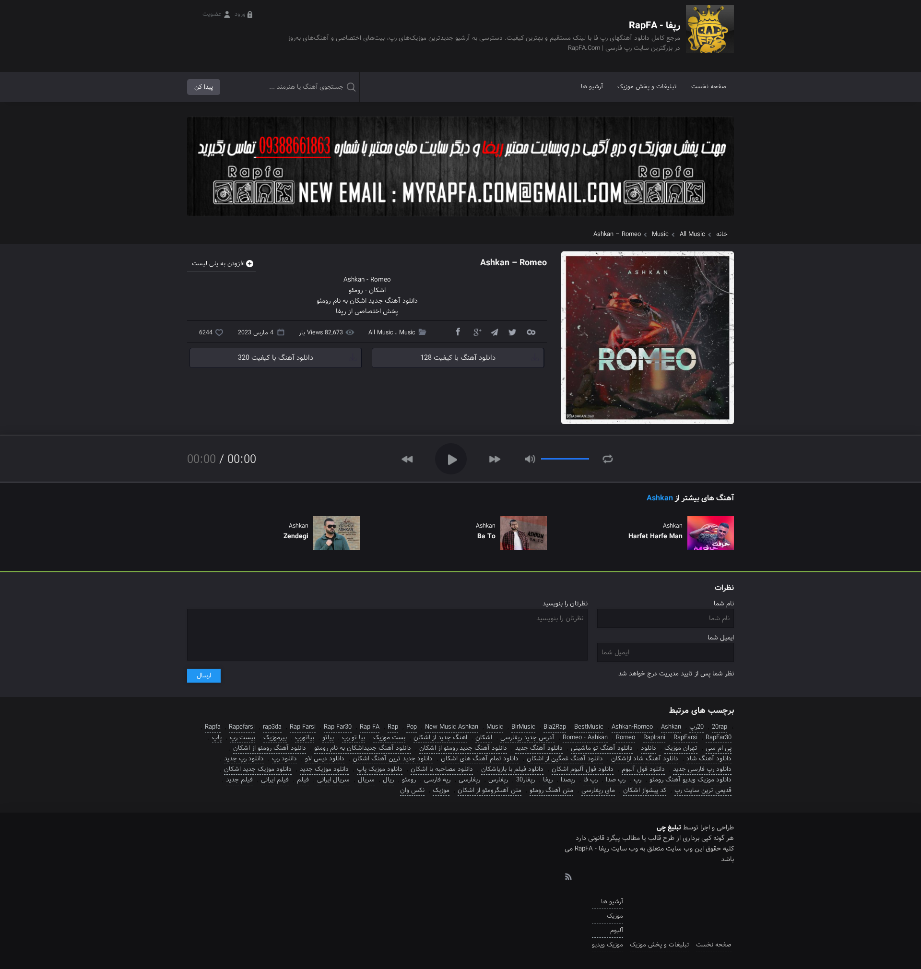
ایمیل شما (721, 638)
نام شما (724, 604)
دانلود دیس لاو (324, 759)
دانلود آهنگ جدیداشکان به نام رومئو (362, 748)
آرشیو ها (592, 87)
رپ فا (590, 780)
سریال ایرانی (333, 780)
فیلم (303, 780)
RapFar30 (719, 738)
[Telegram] (494, 331)
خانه (722, 234)
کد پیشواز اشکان (644, 790)
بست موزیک (389, 738)
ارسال (204, 676)
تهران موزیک (680, 748)
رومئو (356, 290)
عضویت (212, 14)
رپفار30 (525, 780)
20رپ (696, 727)
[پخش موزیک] (460, 219)
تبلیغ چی (669, 827)
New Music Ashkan (451, 727)
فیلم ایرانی (275, 780)
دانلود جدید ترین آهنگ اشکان (393, 759)
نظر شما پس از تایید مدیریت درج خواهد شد (676, 674)
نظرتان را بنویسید (565, 604)
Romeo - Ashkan (585, 738)
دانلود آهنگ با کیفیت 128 (458, 358)
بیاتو (328, 738)
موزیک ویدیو (607, 945)
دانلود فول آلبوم (643, 769)
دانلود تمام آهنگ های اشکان (480, 759)
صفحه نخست (709, 87)
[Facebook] (457, 331)
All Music (692, 234)
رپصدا (568, 780)
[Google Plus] (476, 331)
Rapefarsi (242, 727)
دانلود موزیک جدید (324, 769)
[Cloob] (530, 331)
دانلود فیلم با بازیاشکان (512, 769)
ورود (240, 14)
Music (660, 234)
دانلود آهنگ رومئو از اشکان (269, 748)
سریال (366, 780)
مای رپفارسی (598, 790)
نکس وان (412, 790)
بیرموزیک (275, 738)
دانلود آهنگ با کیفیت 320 (275, 358)
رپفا (548, 780)
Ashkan (354, 279)
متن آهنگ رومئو (551, 790)
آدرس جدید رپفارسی (527, 738)
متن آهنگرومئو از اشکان (489, 790)
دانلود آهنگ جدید (539, 748)
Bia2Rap (554, 727)
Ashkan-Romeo (632, 727)
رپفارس (498, 780)
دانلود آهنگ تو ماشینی (602, 748)
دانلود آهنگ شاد (709, 759)
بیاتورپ (304, 738)
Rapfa (213, 727)
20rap (719, 727)
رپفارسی (469, 780)
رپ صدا (616, 780)
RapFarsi (685, 738)
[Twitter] (512, 331)
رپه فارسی (437, 780)
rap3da (272, 727)
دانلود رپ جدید (244, 759)
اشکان (377, 290)
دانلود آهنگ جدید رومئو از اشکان (463, 748)
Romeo (380, 279)
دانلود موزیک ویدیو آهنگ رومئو (690, 780)
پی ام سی (719, 748)
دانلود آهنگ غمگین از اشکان (565, 759)
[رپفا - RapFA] (710, 36)
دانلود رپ (284, 759)
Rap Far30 (338, 727)
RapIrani (654, 738)
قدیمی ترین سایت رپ (703, 790)
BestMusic (588, 727)
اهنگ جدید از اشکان (440, 738)
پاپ (217, 738)
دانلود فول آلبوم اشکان (583, 769)
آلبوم (616, 930)
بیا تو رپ (353, 738)
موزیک (441, 790)
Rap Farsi (303, 727)
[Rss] (568, 876)
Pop (411, 727)
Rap (393, 727)
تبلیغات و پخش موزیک (647, 87)
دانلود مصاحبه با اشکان (442, 769)
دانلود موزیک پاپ (379, 769)
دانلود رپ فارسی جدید (702, 769)
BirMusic (523, 727)
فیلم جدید (239, 780)
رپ (637, 780)
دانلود (648, 748)
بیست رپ (242, 738)
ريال (388, 780)
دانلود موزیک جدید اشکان (258, 769)
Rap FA (369, 727)
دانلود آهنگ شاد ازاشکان (644, 759)
